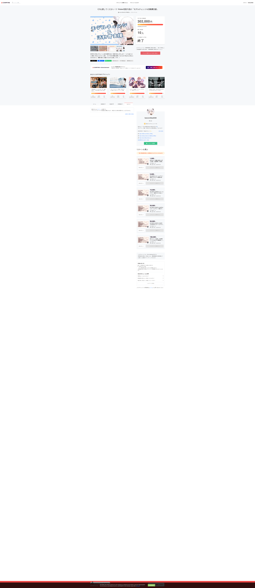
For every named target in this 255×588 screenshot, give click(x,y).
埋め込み (123, 60)
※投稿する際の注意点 (129, 114)
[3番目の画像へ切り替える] (112, 48)
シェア (101, 60)
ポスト (94, 60)
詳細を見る (141, 167)
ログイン (245, 2)
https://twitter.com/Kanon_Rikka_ (146, 133)
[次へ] (132, 31)
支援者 (111, 104)
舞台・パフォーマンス (132, 12)
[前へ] (92, 31)
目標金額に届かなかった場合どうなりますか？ (146, 278)
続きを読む (161, 131)
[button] (154, 67)
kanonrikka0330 (122, 12)
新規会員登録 (250, 2)
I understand (151, 585)
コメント (128, 104)
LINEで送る (109, 60)
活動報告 (103, 104)
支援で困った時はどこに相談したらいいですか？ (146, 280)
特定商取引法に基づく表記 (143, 140)
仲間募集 (120, 104)
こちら (151, 287)
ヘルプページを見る (150, 283)
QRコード (130, 60)
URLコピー (116, 60)
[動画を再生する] (112, 30)
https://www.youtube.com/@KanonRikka (147, 135)
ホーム (94, 104)
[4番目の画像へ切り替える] (120, 48)
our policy (138, 585)
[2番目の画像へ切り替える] (103, 48)
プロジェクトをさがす (134, 2)
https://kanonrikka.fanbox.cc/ (145, 138)
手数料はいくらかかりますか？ (143, 276)
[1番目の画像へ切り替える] (94, 48)
